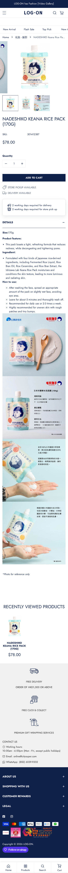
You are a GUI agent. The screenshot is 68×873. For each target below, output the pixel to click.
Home (5, 37)
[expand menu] (4, 12)
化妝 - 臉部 (21, 37)
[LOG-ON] (33, 12)
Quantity (7, 156)
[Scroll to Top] (62, 855)
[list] (34, 67)
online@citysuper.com (25, 756)
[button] (62, 12)
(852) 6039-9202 (28, 762)
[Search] (54, 12)
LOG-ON (28, 844)
